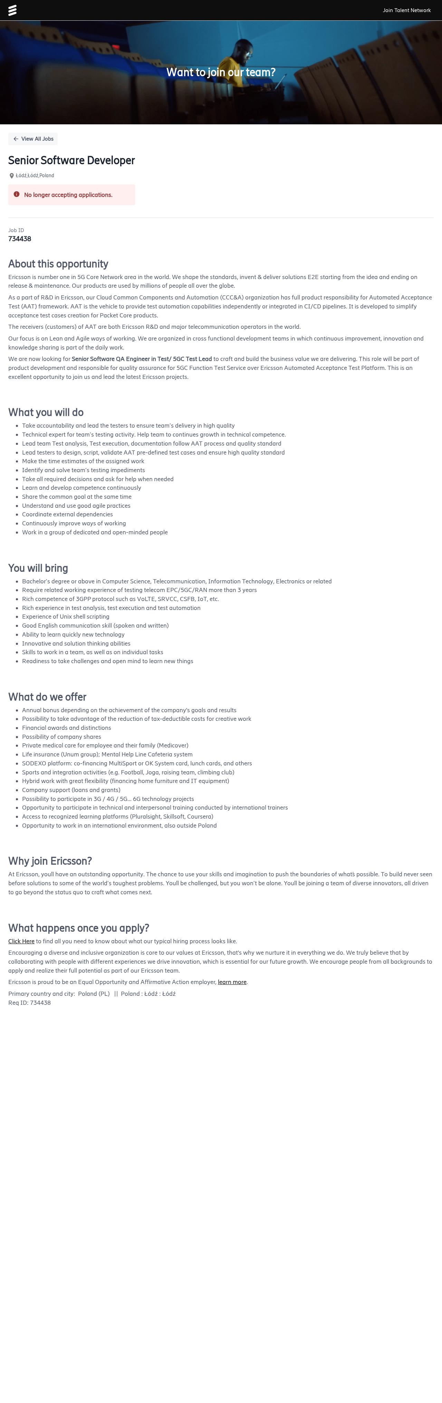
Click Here (21, 941)
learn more (232, 982)
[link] (12, 10)
